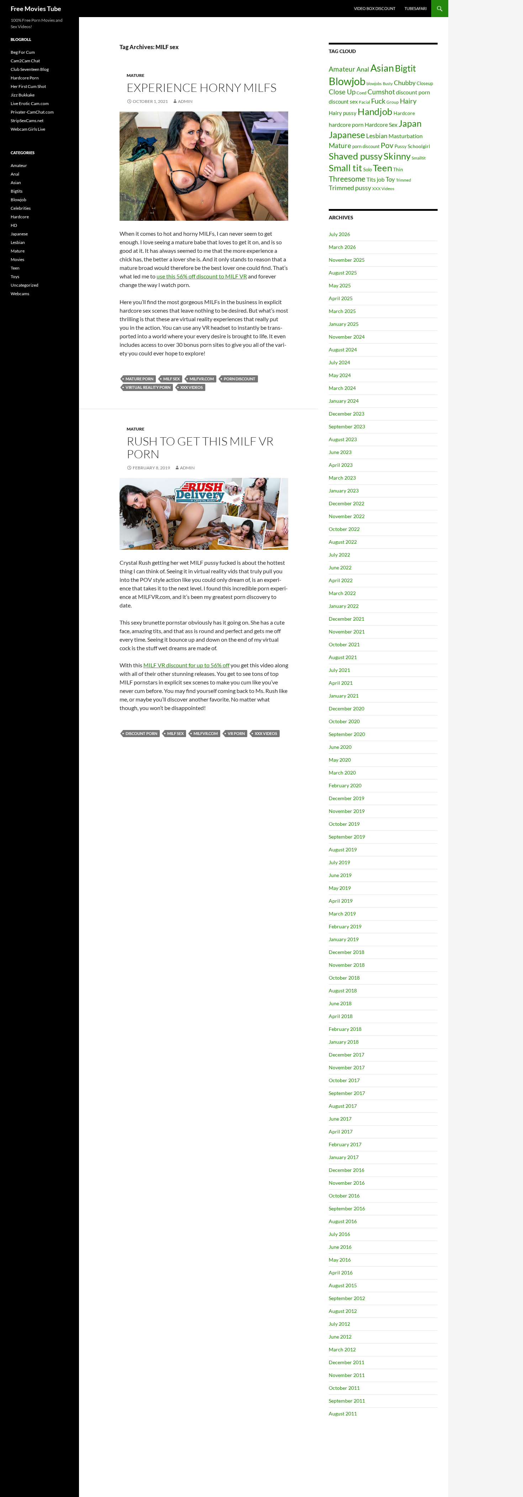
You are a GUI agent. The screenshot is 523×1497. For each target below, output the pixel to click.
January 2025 (344, 324)
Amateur (342, 69)
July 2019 (339, 862)
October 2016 (344, 1196)
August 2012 (343, 1311)
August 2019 (343, 849)
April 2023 (341, 465)
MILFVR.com (202, 378)
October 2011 (344, 1388)
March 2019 (342, 914)
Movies (17, 259)
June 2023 (340, 452)
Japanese (347, 134)
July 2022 (339, 555)
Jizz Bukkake (23, 95)
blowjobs (374, 83)
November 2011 (347, 1375)
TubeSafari (416, 8)
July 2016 (339, 1234)
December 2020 (346, 708)
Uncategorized (24, 285)
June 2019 (340, 875)
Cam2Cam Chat (25, 60)
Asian (382, 68)
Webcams (20, 293)
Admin (185, 101)
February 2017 (345, 1144)
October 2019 (344, 824)
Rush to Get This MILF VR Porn (200, 447)
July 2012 (339, 1324)
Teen (382, 167)
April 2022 (341, 580)
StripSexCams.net (27, 120)
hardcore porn (346, 124)
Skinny (397, 156)
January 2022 (344, 606)
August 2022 (343, 542)
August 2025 (343, 273)
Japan (410, 123)
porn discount (239, 378)
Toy (390, 179)
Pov (387, 145)
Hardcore (404, 113)
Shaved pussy (355, 156)
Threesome (347, 178)
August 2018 (343, 990)
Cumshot (381, 92)
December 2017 (346, 1055)
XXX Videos (191, 387)
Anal (362, 69)
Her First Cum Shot (28, 86)
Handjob (375, 111)
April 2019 (341, 901)
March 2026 (342, 247)
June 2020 (340, 747)
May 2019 (340, 888)
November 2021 (347, 631)
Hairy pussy (342, 113)
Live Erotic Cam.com (30, 103)
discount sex (343, 101)
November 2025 (347, 260)
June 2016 (340, 1247)
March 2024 (342, 388)
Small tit (345, 167)
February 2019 (345, 926)
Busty (388, 83)
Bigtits (16, 191)
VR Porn (236, 733)
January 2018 (344, 1042)
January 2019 (344, 939)
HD (14, 225)
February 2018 (345, 1029)
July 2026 (339, 234)
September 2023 (347, 426)
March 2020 (342, 773)
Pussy (401, 146)
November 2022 (347, 516)
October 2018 (344, 978)
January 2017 (344, 1157)
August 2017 (343, 1106)
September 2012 (347, 1298)
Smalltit (419, 158)
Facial (364, 102)
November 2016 (347, 1183)
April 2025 (341, 298)
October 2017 (344, 1080)
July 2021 (339, 670)
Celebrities (21, 208)
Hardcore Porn (25, 77)
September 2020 (347, 734)
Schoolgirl (419, 146)
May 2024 (340, 375)
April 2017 (341, 1131)
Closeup (425, 83)
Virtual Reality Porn (148, 387)
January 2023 (344, 490)
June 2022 (340, 567)
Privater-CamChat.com (32, 112)
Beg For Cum (23, 52)
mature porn (139, 378)
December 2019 (346, 798)
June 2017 (340, 1119)
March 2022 (342, 593)
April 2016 (341, 1272)
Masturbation (406, 135)
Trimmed (403, 180)
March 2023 (342, 478)
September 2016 (347, 1208)
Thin (398, 169)
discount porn (141, 733)
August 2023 (343, 439)
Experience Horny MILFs (201, 87)
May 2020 (340, 760)
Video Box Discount (374, 8)
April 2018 (341, 1016)
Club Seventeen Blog (30, 69)
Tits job (375, 179)
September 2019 (347, 837)
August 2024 (343, 349)
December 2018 (346, 952)
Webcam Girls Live (28, 129)
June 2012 (340, 1337)
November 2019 (347, 811)
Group (392, 102)
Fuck (378, 101)
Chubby (405, 83)
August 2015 (343, 1285)
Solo (367, 169)
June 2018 (340, 1003)
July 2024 (339, 362)
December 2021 (346, 619)
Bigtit (405, 68)
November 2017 (347, 1067)
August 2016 (343, 1221)
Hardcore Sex (381, 124)
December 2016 (346, 1170)
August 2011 (343, 1413)
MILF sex (171, 378)
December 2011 (346, 1362)
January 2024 (344, 401)
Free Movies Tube (36, 8)
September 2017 (347, 1093)
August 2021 (343, 657)
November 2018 (347, 965)
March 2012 (342, 1349)
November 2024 (347, 337)
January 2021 (344, 696)
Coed (361, 92)
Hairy (408, 101)
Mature (135, 75)
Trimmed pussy (350, 188)
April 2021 (341, 683)
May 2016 (340, 1260)
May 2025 (340, 285)
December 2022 (346, 503)
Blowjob (347, 81)
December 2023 (346, 414)
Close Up (342, 92)
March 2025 (342, 311)
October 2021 (344, 644)
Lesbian (376, 136)
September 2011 (347, 1401)
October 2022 (344, 529)
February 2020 (345, 785)
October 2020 (344, 721)
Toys (15, 276)
